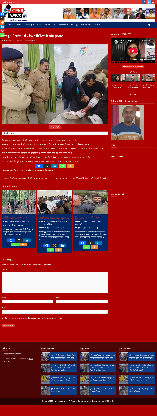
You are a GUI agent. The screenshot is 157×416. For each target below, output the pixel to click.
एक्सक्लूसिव (30, 25)
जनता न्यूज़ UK (30, 41)
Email (58, 297)
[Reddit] (2, 22)
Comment (6, 269)
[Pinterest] (2, 31)
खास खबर (47, 25)
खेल (55, 25)
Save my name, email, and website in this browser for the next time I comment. (33, 318)
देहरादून (39, 170)
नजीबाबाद (53, 219)
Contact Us (86, 25)
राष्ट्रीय (11, 25)
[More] (70, 166)
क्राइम (39, 25)
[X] (47, 166)
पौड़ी (58, 219)
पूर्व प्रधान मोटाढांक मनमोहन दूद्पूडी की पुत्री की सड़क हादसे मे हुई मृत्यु (63, 379)
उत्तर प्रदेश (49, 217)
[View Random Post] (149, 24)
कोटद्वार (26, 217)
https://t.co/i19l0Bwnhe (12, 354)
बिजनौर (62, 219)
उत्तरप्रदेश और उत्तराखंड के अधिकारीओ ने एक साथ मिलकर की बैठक (53, 223)
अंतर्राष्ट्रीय (19, 25)
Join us (98, 25)
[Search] (152, 24)
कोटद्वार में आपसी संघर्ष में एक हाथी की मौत (16, 222)
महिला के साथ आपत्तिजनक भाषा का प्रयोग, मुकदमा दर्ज (88, 223)
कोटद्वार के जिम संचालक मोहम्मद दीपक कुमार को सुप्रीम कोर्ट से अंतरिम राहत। (63, 356)
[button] (135, 72)
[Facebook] (39, 166)
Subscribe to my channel (134, 67)
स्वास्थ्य (50, 170)
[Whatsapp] (62, 166)
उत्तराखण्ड (62, 25)
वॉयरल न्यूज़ (74, 25)
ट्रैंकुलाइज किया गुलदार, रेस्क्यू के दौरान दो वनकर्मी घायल (63, 390)
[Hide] (1, 39)
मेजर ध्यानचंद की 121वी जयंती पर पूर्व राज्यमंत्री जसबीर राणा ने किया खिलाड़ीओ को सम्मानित (63, 368)
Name (4, 297)
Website (4, 308)
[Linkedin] (54, 166)
